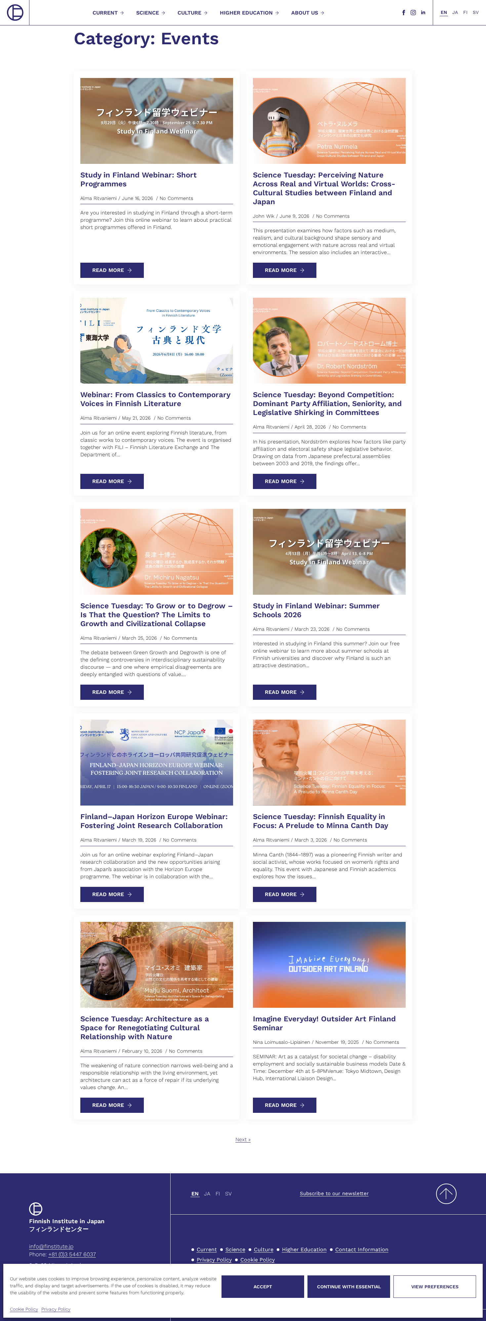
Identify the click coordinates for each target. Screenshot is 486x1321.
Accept (263, 1286)
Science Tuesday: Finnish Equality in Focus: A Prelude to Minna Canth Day (320, 821)
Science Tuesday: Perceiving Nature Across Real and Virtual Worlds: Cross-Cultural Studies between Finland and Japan (324, 188)
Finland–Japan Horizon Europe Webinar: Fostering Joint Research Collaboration (154, 821)
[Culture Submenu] (205, 12)
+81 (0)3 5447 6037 (72, 1254)
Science (147, 13)
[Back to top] (446, 1194)
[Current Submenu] (121, 12)
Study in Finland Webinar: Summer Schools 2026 (316, 610)
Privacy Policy (55, 1309)
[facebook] (404, 13)
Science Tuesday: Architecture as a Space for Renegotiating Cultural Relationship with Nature (144, 1027)
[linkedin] (423, 13)
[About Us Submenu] (321, 12)
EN (444, 12)
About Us (304, 13)
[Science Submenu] (162, 12)
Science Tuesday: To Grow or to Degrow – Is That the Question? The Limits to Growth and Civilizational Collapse (156, 614)
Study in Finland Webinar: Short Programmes (138, 179)
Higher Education (246, 13)
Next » (243, 1139)
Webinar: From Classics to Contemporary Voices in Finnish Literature (155, 399)
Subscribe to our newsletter (334, 1193)
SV (476, 12)
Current (105, 13)
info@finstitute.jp (51, 1246)
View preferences (435, 1286)
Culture (189, 13)
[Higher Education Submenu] (276, 12)
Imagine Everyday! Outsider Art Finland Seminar (324, 1023)
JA (455, 12)
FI (465, 12)
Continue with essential (349, 1286)
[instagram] (413, 13)
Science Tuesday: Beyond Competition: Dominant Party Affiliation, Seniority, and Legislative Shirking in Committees (327, 403)
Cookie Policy (24, 1309)
